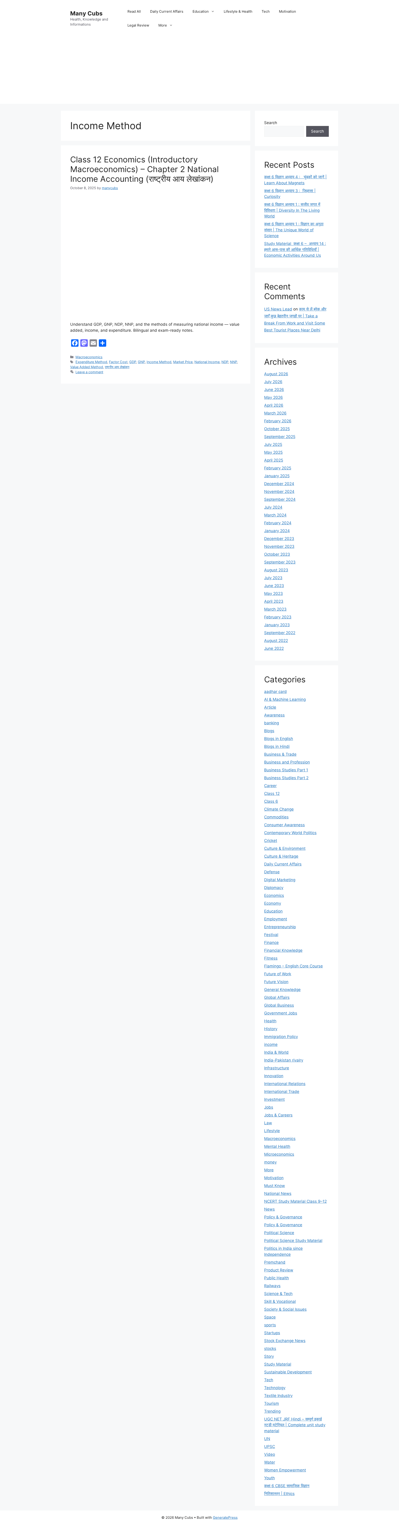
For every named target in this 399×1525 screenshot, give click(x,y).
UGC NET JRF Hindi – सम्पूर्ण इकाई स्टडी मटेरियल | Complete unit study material (294, 1425)
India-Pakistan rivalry (283, 1060)
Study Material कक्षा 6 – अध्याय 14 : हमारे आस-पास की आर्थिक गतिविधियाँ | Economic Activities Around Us (295, 249)
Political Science (279, 1232)
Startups (272, 1333)
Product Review (278, 1270)
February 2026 (277, 421)
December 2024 (279, 483)
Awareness (274, 715)
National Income (207, 362)
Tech (266, 11)
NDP (224, 362)
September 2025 (279, 436)
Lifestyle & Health (238, 11)
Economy (272, 903)
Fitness (271, 958)
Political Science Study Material (293, 1240)
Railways (272, 1285)
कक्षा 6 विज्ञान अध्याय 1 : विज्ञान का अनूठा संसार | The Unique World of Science (293, 230)
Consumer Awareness (284, 825)
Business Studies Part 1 (286, 770)
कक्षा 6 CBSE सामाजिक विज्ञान (286, 1485)
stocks (270, 1348)
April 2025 (273, 460)
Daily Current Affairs (166, 11)
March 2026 (275, 413)
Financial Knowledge (283, 950)
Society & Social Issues (285, 1309)
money (270, 1162)
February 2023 (277, 617)
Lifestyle (272, 1130)
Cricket (270, 840)
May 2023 (273, 593)
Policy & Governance (283, 1217)
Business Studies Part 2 (286, 778)
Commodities (276, 817)
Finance (271, 942)
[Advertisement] (199, 71)
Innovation (273, 1076)
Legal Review (138, 25)
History (270, 1029)
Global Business (279, 1005)
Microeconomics (279, 1154)
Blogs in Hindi (277, 746)
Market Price (183, 362)
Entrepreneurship (280, 927)
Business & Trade (280, 754)
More (162, 25)
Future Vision (276, 981)
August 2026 (276, 374)
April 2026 (273, 405)
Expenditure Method (91, 362)
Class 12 (272, 793)
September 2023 (280, 562)
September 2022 (279, 632)
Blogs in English (278, 738)
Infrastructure (276, 1068)
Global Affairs (277, 997)
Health (270, 1021)
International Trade (281, 1091)
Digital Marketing (279, 879)
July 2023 (273, 578)
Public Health (276, 1278)
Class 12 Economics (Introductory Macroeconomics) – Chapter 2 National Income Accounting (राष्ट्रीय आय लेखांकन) (144, 169)
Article (270, 707)
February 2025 (277, 468)
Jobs (268, 1107)
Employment (275, 919)
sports (270, 1325)
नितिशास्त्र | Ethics (279, 1493)
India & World (276, 1052)
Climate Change (279, 809)
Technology (274, 1387)
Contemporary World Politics (290, 832)
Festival (271, 934)
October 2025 (277, 429)
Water (269, 1462)
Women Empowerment (285, 1470)
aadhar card (275, 691)
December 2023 (279, 538)
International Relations (284, 1083)
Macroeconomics (89, 357)
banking (271, 723)
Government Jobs (280, 1013)
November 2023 (279, 546)
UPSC (269, 1446)
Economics (274, 895)
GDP (132, 362)
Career (270, 785)
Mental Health (277, 1146)
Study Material (277, 1364)
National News (277, 1193)
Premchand (274, 1262)
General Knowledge (282, 989)
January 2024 (277, 530)
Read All (134, 11)
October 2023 (277, 554)
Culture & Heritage (281, 856)
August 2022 (276, 640)
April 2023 (273, 601)
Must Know (274, 1185)
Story (269, 1356)
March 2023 (275, 609)
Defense (272, 872)
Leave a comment (89, 372)
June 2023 (274, 585)
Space (270, 1317)
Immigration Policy (281, 1036)
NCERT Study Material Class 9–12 (295, 1201)
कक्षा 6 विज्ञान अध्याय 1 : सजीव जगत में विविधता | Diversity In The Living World (292, 210)
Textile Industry (278, 1395)
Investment (274, 1099)
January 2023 (277, 625)
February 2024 (277, 523)
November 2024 (279, 491)
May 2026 (273, 397)
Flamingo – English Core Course (293, 966)
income (271, 1044)
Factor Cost (118, 362)
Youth (269, 1478)
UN (267, 1438)
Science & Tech (278, 1293)
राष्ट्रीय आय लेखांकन (117, 367)
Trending (272, 1411)
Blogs (269, 730)
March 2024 (275, 515)
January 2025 (277, 476)
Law (268, 1123)
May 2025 (273, 452)
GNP (141, 362)
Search (270, 122)
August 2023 (276, 570)
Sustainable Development (288, 1372)
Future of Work (277, 974)
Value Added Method (86, 367)
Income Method (159, 362)
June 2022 (274, 648)
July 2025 (273, 444)
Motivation (287, 11)
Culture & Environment (284, 848)
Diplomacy (273, 887)
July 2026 (273, 381)
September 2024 (280, 499)
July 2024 (273, 507)
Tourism (271, 1403)
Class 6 (271, 801)
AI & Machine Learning (285, 699)
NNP (233, 362)
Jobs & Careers (278, 1115)
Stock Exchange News (284, 1340)
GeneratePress (225, 1517)
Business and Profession (287, 762)
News (269, 1209)
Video (269, 1454)
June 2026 (274, 389)
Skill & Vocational (280, 1301)
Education (201, 11)
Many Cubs (86, 13)
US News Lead (278, 309)
